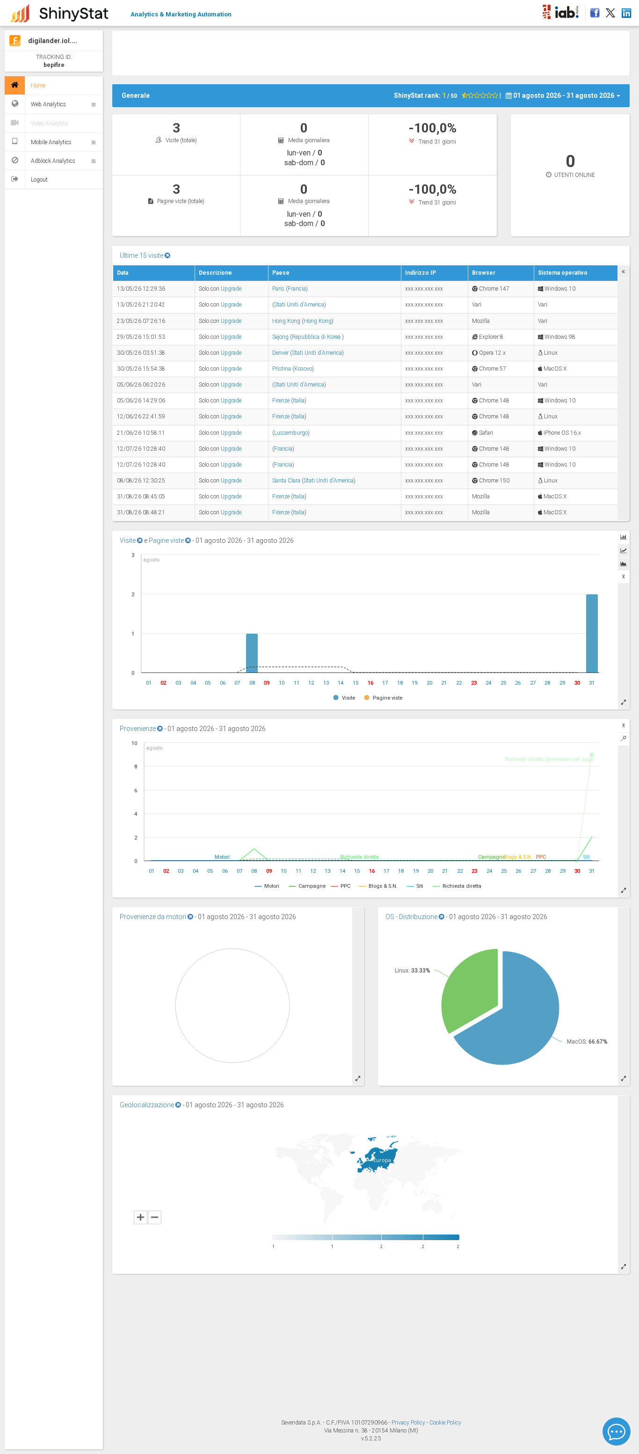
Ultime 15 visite (142, 255)
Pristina (281, 368)
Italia (299, 400)
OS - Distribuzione (412, 917)
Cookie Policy (445, 1422)
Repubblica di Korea (317, 337)
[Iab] (568, 10)
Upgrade (231, 288)
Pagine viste (167, 540)
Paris (278, 288)
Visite (128, 540)
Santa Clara (286, 480)
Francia (297, 288)
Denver (280, 353)
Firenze (281, 400)
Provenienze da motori (154, 917)
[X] (610, 10)
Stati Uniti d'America (299, 304)
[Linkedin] (626, 10)
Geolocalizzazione (147, 1105)
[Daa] (546, 10)
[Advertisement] (371, 52)
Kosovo (303, 368)
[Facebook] (593, 10)
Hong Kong (286, 321)
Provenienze (138, 728)
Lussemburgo (291, 433)
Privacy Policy (409, 1422)
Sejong (280, 337)
